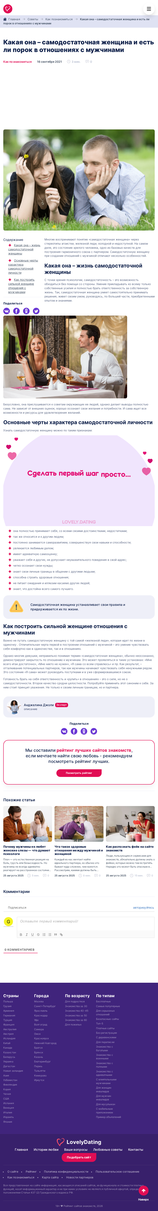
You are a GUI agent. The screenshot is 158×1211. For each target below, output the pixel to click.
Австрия (8, 1033)
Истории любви (46, 1150)
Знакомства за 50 (76, 1015)
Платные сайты (105, 1028)
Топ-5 (99, 1023)
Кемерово (40, 1075)
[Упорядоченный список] (44, 934)
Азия (6, 1075)
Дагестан (9, 1066)
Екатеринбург (42, 1061)
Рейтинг (31, 1171)
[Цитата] (55, 934)
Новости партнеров (80, 1177)
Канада (7, 1047)
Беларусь (9, 1056)
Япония (7, 1121)
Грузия (7, 1005)
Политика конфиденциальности (66, 1171)
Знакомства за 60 (76, 1020)
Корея (7, 1089)
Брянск (38, 1052)
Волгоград (40, 1024)
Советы (33, 19)
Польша (8, 1001)
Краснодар (41, 1015)
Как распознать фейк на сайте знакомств (130, 848)
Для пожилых (73, 1024)
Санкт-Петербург (45, 1005)
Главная (14, 19)
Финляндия (10, 1084)
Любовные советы (107, 1150)
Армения (8, 1010)
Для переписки (105, 1042)
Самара (39, 1029)
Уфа (36, 1020)
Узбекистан (10, 1080)
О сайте (12, 1171)
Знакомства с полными (104, 1065)
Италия (7, 1112)
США (6, 1098)
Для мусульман (105, 1104)
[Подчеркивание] (32, 934)
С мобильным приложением (104, 1110)
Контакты (135, 1150)
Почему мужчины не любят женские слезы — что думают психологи (26, 850)
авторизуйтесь (143, 907)
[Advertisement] (79, 98)
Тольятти (39, 1070)
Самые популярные (108, 1005)
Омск (37, 1033)
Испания (8, 1103)
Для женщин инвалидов (104, 1089)
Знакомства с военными (104, 1056)
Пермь (38, 1066)
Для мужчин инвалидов (103, 1097)
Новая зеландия (13, 1070)
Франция (8, 1024)
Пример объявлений (108, 1117)
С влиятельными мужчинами (106, 1081)
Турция (7, 1020)
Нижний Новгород (45, 1043)
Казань (38, 1056)
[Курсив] (27, 934)
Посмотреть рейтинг (79, 772)
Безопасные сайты (107, 1018)
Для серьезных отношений (105, 1012)
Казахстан (9, 1052)
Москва (39, 1001)
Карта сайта (50, 1177)
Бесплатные (103, 1001)
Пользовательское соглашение (117, 1171)
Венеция (8, 1107)
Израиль (8, 1117)
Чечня (7, 1093)
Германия (9, 1015)
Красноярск (41, 1038)
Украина (8, 1061)
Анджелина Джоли (45, 705)
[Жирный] (21, 934)
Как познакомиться (59, 19)
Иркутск (39, 1080)
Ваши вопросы (75, 1150)
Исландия (9, 1038)
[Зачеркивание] (38, 934)
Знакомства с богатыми (104, 1048)
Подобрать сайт (79, 1157)
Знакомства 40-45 (76, 1010)
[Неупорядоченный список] (50, 934)
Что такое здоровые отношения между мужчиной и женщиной (79, 850)
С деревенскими (106, 1037)
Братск (38, 1047)
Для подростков (75, 1001)
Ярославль (41, 1010)
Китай (6, 1043)
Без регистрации (106, 1032)
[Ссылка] (61, 934)
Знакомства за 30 (76, 1005)
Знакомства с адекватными (104, 1073)
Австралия (9, 1029)
